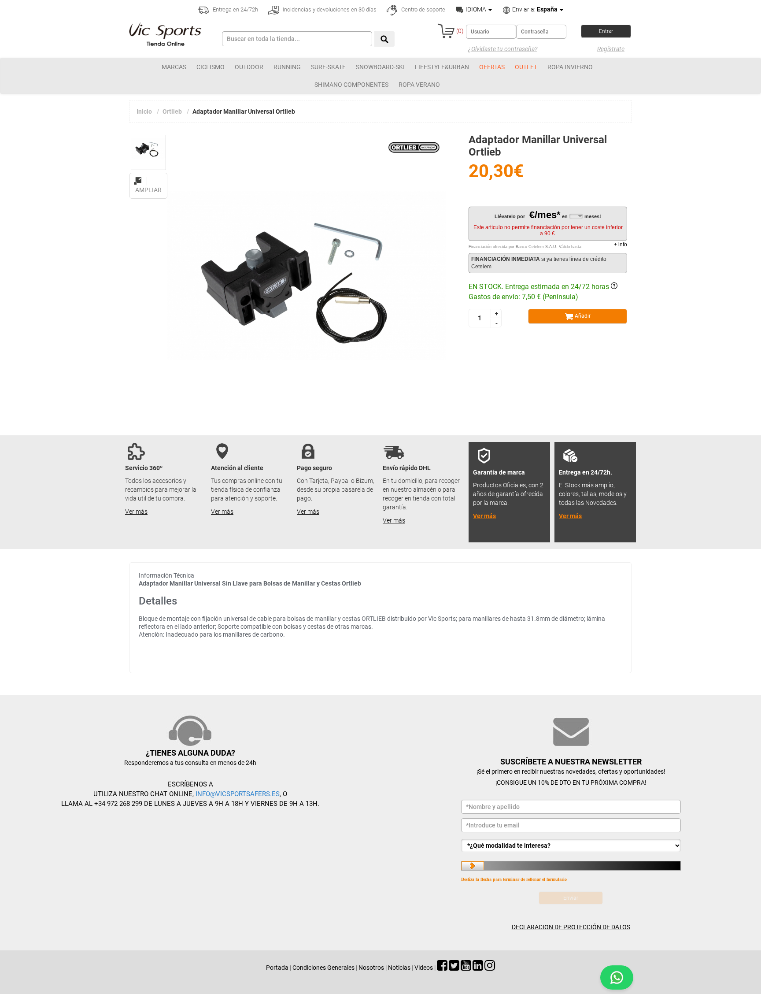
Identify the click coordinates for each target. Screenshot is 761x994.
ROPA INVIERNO (570, 66)
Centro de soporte (422, 9)
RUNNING (287, 66)
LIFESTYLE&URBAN (442, 66)
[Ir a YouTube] (466, 967)
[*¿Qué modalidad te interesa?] (571, 845)
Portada (277, 967)
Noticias (399, 967)
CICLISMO (210, 66)
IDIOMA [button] (476, 9)
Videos (423, 967)
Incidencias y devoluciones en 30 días (329, 9)
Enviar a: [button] (534, 9)
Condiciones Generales (323, 967)
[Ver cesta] (446, 30)
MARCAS (174, 66)
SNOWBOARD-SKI (380, 66)
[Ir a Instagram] (489, 967)
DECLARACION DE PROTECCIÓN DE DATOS (571, 927)
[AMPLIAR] (148, 175)
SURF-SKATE (328, 66)
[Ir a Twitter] (454, 967)
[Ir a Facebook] (442, 967)
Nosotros (371, 967)
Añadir (582, 316)
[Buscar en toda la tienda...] (384, 39)
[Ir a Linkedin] (478, 967)
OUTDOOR (249, 66)
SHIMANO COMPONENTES (351, 84)
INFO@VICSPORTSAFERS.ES (238, 794)
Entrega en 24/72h (234, 9)
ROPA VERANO (419, 84)
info (620, 244)
